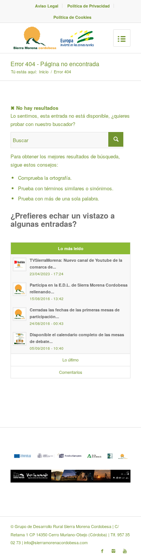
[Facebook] (102, 550)
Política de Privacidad (88, 6)
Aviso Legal (46, 6)
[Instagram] (113, 550)
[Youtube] (124, 550)
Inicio (44, 71)
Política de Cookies (72, 17)
